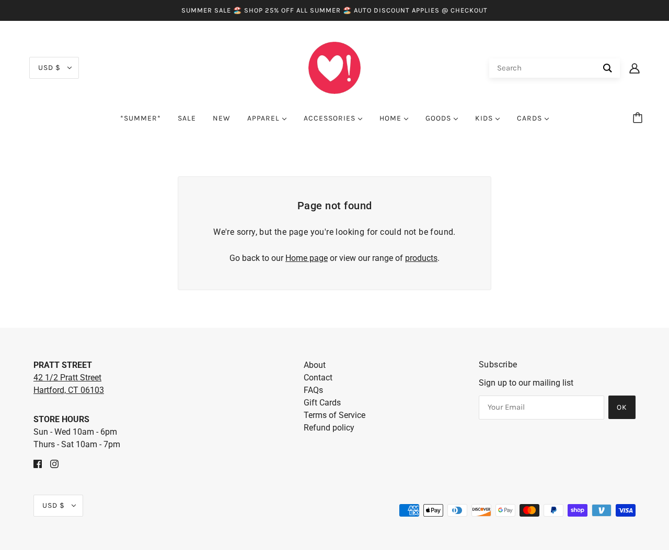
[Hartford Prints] (334, 67)
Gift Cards (322, 403)
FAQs (313, 390)
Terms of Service (334, 415)
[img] (37, 463)
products (421, 258)
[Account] (634, 67)
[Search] (607, 68)
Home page (306, 258)
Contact (318, 377)
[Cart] (639, 118)
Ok (622, 407)
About (315, 365)
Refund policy (329, 428)
